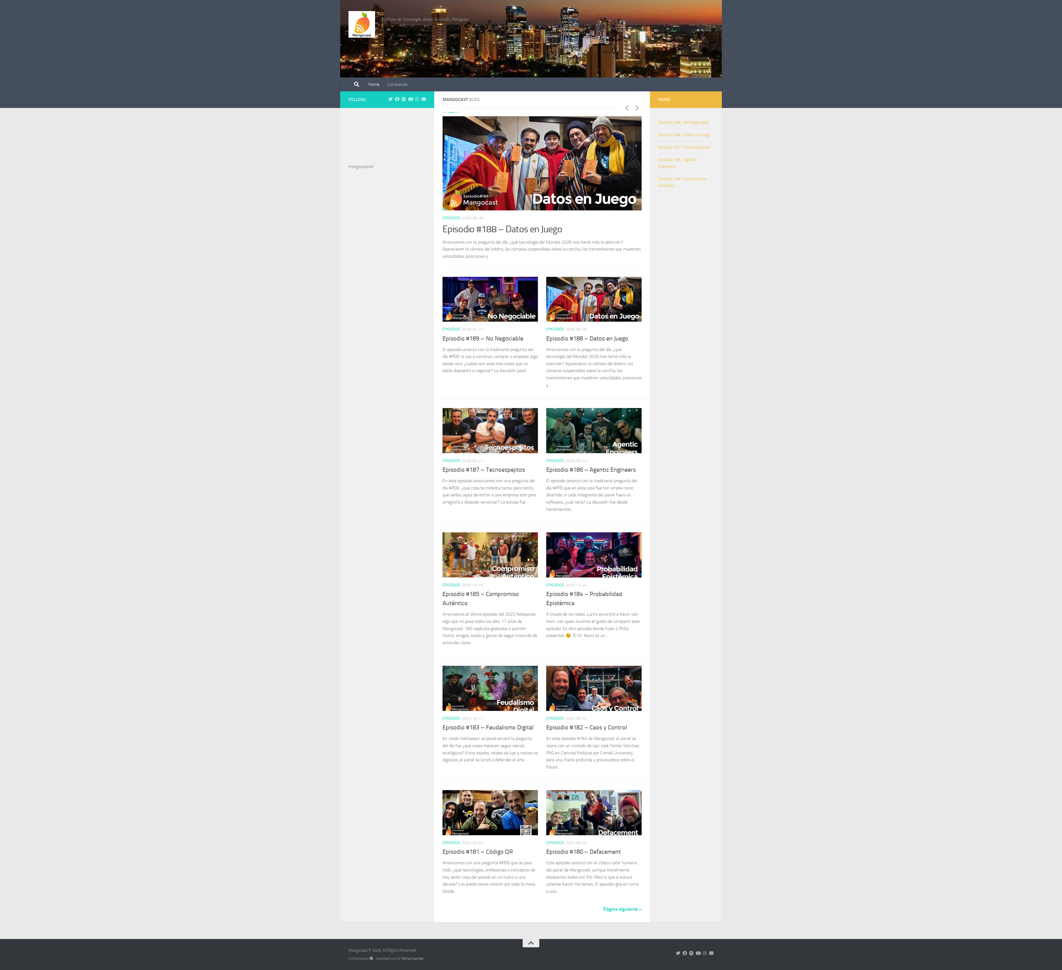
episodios (451, 218)
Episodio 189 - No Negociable (683, 122)
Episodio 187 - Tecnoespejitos (684, 147)
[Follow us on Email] (423, 99)
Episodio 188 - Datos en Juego (684, 134)
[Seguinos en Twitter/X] (390, 99)
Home (373, 84)
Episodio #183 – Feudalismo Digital (487, 720)
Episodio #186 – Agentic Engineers (591, 462)
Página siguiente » (622, 902)
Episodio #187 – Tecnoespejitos (502, 229)
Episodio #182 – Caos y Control (586, 720)
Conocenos (397, 84)
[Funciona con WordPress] (371, 951)
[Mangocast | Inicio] (361, 24)
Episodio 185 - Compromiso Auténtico (682, 182)
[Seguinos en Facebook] (397, 99)
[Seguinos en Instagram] (417, 99)
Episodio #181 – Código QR (477, 844)
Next (637, 107)
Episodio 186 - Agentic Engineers (677, 163)
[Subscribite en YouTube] (410, 99)
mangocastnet (360, 166)
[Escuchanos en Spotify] (404, 99)
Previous (626, 107)
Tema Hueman (412, 951)
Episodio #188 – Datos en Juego (587, 331)
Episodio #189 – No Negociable (482, 331)
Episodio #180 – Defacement (583, 844)
